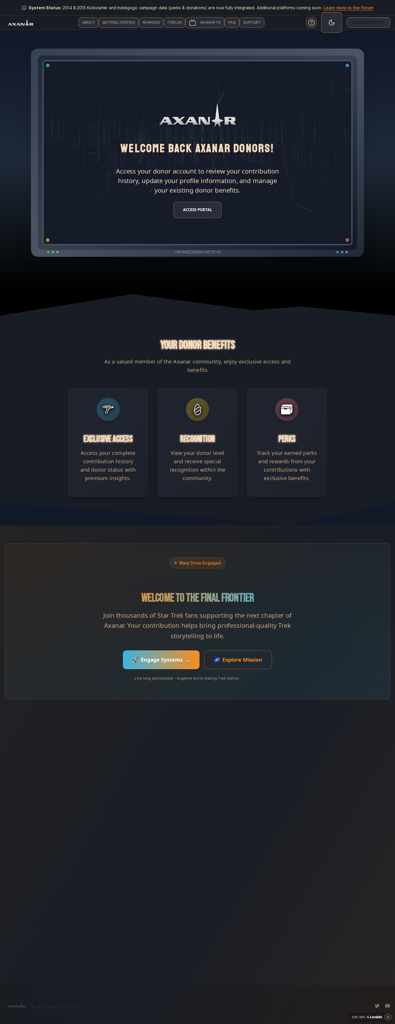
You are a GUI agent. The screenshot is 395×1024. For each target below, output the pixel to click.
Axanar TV (210, 22)
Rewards (151, 22)
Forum (174, 22)
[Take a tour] (311, 22)
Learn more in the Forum (348, 7)
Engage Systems (161, 659)
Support (252, 22)
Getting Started (118, 22)
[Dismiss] (388, 1017)
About (88, 22)
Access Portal (368, 22)
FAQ (232, 22)
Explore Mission (238, 659)
